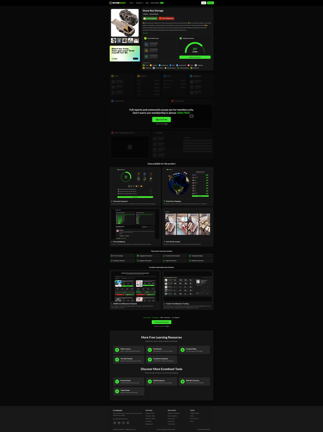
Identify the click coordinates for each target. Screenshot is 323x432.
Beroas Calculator (172, 416)
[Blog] (123, 423)
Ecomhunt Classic (150, 413)
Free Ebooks (171, 421)
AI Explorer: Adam (150, 416)
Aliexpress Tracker (150, 418)
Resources (139, 3)
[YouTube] (119, 423)
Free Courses (171, 418)
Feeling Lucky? (149, 424)
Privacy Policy (171, 429)
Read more (145, 33)
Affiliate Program (194, 413)
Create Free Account (161, 322)
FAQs (191, 421)
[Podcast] (128, 423)
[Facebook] (114, 423)
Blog (147, 3)
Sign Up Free (161, 119)
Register (210, 3)
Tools (131, 3)
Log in (166, 123)
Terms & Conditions (162, 429)
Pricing (192, 416)
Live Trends (148, 421)
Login (203, 3)
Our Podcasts (171, 424)
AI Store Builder (156, 3)
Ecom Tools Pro (194, 418)
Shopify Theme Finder (173, 413)
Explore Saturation (195, 57)
